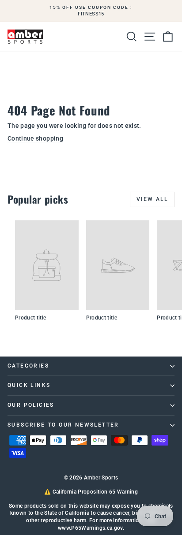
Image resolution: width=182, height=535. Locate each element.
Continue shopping (35, 138)
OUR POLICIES (31, 405)
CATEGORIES (28, 366)
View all (152, 199)
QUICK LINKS (29, 385)
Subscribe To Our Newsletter (63, 425)
